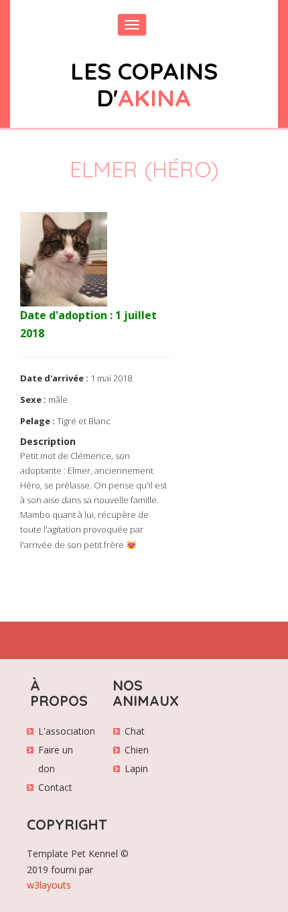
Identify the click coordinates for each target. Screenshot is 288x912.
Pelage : (37, 421)
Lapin (136, 768)
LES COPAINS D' (144, 84)
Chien (137, 749)
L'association (66, 731)
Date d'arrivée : (54, 378)
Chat (135, 731)
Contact (55, 787)
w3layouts (49, 885)
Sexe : (33, 399)
